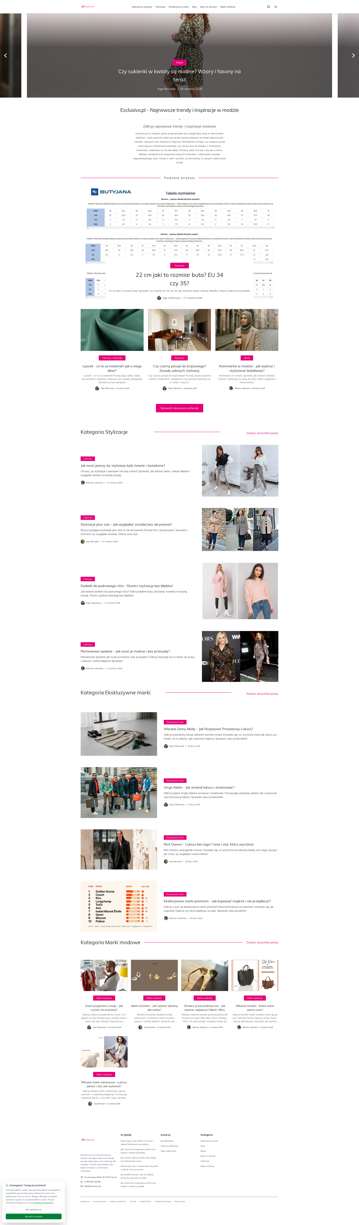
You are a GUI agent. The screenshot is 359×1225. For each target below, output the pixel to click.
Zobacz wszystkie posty (262, 433)
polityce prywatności (43, 1202)
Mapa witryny (180, 1201)
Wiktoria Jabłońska (169, 1146)
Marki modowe (227, 6)
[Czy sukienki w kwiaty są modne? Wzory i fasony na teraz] (179, 55)
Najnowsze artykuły (142, 6)
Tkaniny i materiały (112, 358)
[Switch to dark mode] (275, 6)
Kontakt (133, 1201)
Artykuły (126, 1134)
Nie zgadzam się (33, 1209)
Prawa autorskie (99, 1201)
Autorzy (166, 1134)
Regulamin (85, 1201)
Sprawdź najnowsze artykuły (179, 408)
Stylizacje (160, 6)
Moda (179, 62)
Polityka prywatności (118, 1201)
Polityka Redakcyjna (163, 1201)
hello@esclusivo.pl (92, 1186)
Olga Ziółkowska (168, 1151)
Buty (194, 6)
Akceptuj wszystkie (33, 1216)
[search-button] (268, 6)
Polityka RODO (145, 1201)
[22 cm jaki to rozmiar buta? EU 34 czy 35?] (179, 244)
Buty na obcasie (208, 6)
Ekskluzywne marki (179, 6)
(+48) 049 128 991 (92, 1181)
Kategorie (207, 1134)
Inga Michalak (167, 1141)
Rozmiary (179, 265)
